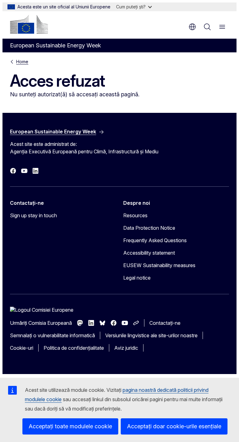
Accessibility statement (149, 253)
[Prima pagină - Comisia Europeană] (29, 24)
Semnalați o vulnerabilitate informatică (52, 335)
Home (22, 61)
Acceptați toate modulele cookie (70, 426)
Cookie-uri (21, 348)
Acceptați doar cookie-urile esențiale (174, 426)
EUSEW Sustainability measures (159, 265)
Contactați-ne (164, 323)
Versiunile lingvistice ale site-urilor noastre (151, 335)
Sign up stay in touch (33, 215)
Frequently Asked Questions (155, 240)
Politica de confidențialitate (74, 348)
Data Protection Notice (149, 228)
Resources (135, 215)
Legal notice (137, 278)
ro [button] (192, 27)
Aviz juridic (126, 348)
